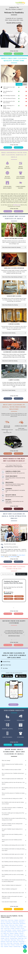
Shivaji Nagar (16, 943)
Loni (2, 933)
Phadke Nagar (21, 938)
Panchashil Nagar (13, 938)
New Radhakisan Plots (21, 936)
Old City (7, 938)
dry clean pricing (13, 556)
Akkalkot (16, 920)
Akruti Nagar (8, 921)
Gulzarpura (17, 928)
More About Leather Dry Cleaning (9, 360)
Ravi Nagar (16, 941)
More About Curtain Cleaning (8, 332)
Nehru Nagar (13, 936)
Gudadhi (12, 928)
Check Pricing (19, 596)
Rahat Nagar (13, 939)
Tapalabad (6, 946)
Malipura (12, 933)
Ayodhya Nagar (15, 921)
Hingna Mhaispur (8, 930)
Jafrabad (14, 930)
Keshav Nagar (3, 931)
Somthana (13, 944)
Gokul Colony (7, 928)
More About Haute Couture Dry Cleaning (11, 247)
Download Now (13, 704)
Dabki (17, 925)
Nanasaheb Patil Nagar (5, 936)
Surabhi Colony (19, 944)
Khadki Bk (9, 931)
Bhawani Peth (16, 923)
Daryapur (7, 926)
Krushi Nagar (21, 931)
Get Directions (9, 596)
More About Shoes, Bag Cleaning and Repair (12, 277)
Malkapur (17, 933)
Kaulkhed (24, 930)
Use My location (21, 574)
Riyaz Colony (3, 943)
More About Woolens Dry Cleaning (10, 304)
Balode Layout (9, 923)
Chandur (6, 925)
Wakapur (11, 946)
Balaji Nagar (3, 923)
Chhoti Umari (12, 925)
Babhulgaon (21, 921)
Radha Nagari (7, 939)
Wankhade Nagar (17, 946)
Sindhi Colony (7, 944)
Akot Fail (2, 921)
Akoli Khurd (21, 920)
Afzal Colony (10, 920)
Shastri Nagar (10, 943)
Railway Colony (20, 939)
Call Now (8, 598)
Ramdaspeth (3, 941)
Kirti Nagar (15, 931)
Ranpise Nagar (9, 941)
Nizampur (3, 938)
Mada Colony (6, 933)
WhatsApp (19, 598)
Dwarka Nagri (13, 926)
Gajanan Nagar (20, 926)
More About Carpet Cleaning (8, 390)
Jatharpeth (19, 930)
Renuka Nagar (22, 941)
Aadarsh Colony (4, 920)
